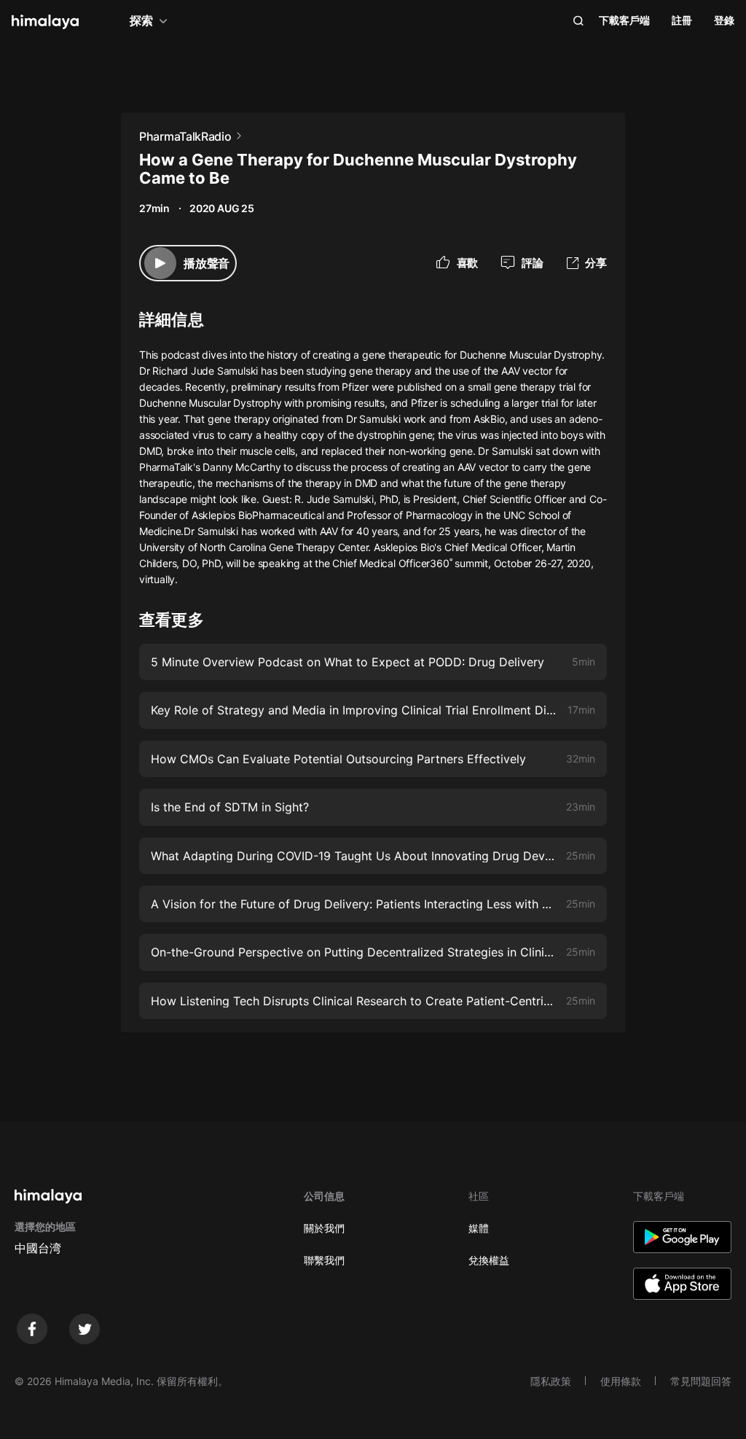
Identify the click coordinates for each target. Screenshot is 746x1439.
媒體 (478, 1228)
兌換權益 (488, 1260)
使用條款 (620, 1381)
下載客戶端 (624, 20)
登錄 (724, 20)
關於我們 (324, 1228)
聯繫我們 (324, 1260)
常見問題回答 (700, 1381)
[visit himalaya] (45, 22)
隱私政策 (550, 1381)
